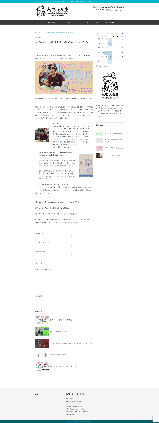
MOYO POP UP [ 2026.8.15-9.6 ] (113, 133)
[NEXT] (122, 33)
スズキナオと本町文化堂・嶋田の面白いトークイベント (60, 32)
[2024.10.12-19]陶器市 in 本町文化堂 (61, 320)
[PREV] (98, 33)
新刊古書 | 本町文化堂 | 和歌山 (74, 421)
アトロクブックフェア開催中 (112, 155)
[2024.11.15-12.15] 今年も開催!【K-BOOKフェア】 (65, 366)
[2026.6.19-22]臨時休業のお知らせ (114, 148)
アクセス (85, 22)
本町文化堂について (53, 22)
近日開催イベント (71, 22)
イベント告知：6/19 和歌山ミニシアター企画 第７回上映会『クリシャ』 (71, 343)
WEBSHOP (97, 22)
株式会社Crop (89, 421)
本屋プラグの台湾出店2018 (58, 355)
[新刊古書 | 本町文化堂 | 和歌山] (51, 6)
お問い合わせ (110, 22)
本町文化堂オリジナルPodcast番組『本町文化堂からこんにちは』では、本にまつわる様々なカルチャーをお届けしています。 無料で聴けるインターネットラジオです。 (110, 110)
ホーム (40, 22)
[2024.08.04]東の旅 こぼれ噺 (58, 331)
